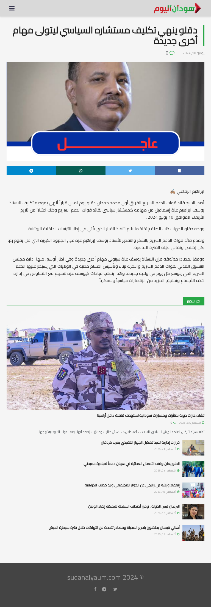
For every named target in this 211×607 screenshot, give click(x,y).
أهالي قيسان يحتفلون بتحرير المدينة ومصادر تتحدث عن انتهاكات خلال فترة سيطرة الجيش (114, 527)
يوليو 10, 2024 (193, 53)
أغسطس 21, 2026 (165, 449)
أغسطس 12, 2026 (165, 534)
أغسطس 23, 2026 (190, 422)
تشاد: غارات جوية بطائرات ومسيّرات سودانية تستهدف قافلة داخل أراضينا (150, 415)
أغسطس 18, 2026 (165, 491)
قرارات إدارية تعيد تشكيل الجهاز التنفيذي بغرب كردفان (140, 442)
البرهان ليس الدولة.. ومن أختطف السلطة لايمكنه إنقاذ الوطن (134, 506)
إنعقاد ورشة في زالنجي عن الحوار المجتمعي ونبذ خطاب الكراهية (132, 485)
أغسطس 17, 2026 (165, 513)
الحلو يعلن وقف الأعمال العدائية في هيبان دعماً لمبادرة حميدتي (132, 463)
